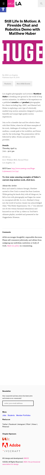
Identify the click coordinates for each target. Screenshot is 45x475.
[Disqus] (22, 279)
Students (11, 415)
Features (7, 84)
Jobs (4, 415)
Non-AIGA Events (23, 84)
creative (15, 102)
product (25, 102)
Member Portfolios (23, 415)
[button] (3, 9)
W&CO (26, 458)
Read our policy (13, 245)
